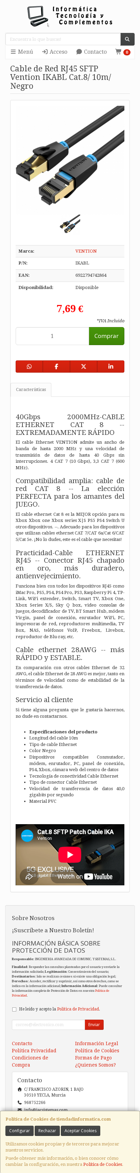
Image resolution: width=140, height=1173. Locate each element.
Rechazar (47, 1131)
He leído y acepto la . (59, 1009)
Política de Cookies (102, 1164)
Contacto (95, 52)
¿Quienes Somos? (95, 1065)
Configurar (19, 1131)
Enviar (94, 1024)
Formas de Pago (93, 1057)
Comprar (106, 336)
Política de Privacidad (78, 1009)
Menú (25, 52)
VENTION (86, 251)
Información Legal (96, 1043)
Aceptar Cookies (81, 1131)
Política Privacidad (34, 1050)
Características (31, 389)
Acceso (57, 52)
